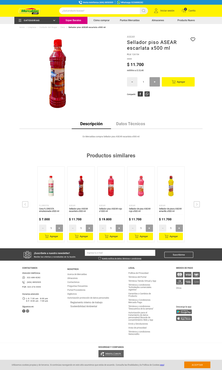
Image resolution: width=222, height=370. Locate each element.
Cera (63, 27)
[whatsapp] (147, 94)
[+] (155, 82)
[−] (132, 82)
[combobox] (103, 10)
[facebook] (140, 94)
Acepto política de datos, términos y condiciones (121, 258)
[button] (25, 204)
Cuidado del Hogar (48, 27)
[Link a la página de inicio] (22, 27)
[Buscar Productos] (144, 10)
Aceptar (197, 365)
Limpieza (32, 27)
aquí (162, 365)
